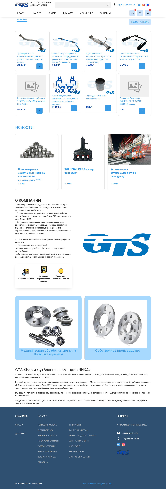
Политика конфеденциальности (96, 483)
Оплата (52, 13)
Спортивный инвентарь (80, 457)
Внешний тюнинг (76, 452)
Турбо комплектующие (48, 441)
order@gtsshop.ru (130, 433)
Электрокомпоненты (79, 441)
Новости (21, 13)
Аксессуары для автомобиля (82, 436)
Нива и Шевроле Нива (47, 452)
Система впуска (45, 430)
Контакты (105, 13)
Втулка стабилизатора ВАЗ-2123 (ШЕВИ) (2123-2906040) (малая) (131, 101)
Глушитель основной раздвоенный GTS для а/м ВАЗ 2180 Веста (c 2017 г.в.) (134, 56)
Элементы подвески (47, 436)
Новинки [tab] (22, 19)
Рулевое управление (47, 446)
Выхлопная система (47, 457)
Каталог (37, 13)
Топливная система (78, 430)
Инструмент (74, 446)
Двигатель (43, 462)
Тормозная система (47, 425)
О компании (86, 13)
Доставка (68, 13)
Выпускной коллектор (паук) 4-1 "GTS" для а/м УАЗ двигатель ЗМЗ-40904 (31, 101)
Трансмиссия (75, 425)
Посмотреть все (140, 22)
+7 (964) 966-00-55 (125, 5)
